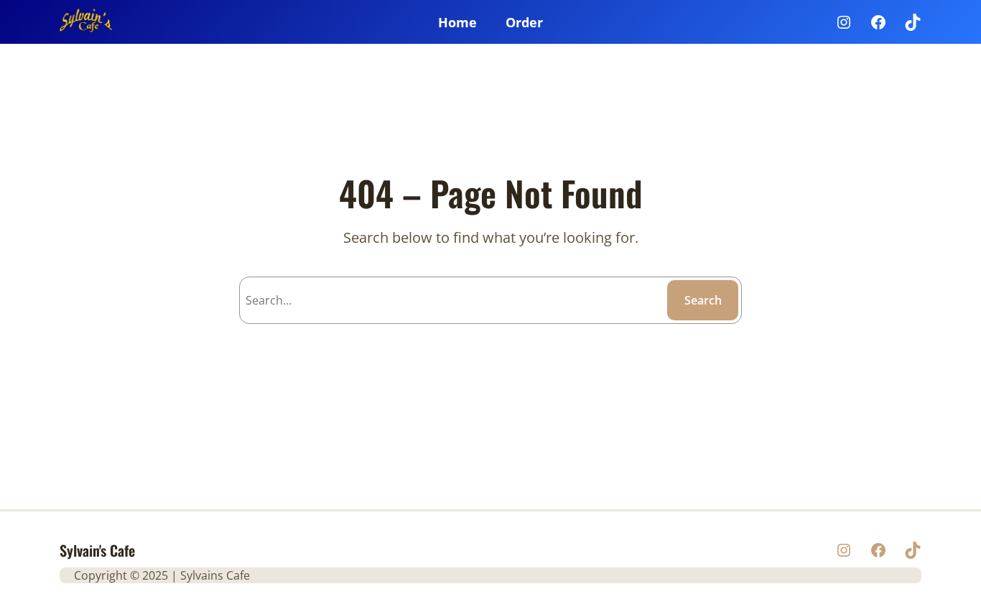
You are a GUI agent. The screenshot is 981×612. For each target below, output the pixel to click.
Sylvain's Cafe (97, 550)
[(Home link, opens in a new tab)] (86, 22)
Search (703, 300)
